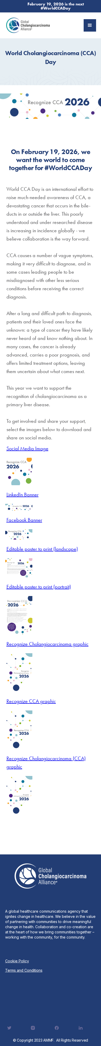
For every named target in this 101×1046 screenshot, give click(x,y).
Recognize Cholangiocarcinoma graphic (47, 644)
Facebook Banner (24, 520)
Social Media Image (27, 448)
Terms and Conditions (23, 970)
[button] (90, 25)
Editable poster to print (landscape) (42, 549)
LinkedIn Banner (22, 494)
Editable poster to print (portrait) (38, 586)
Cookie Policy (17, 961)
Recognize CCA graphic (31, 701)
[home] (28, 25)
